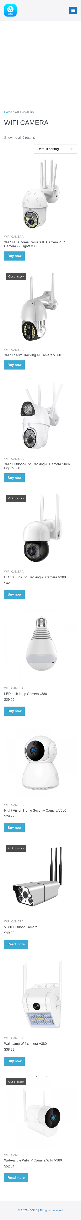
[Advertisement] (40, 63)
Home (8, 112)
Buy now (14, 256)
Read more (16, 944)
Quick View (40, 224)
